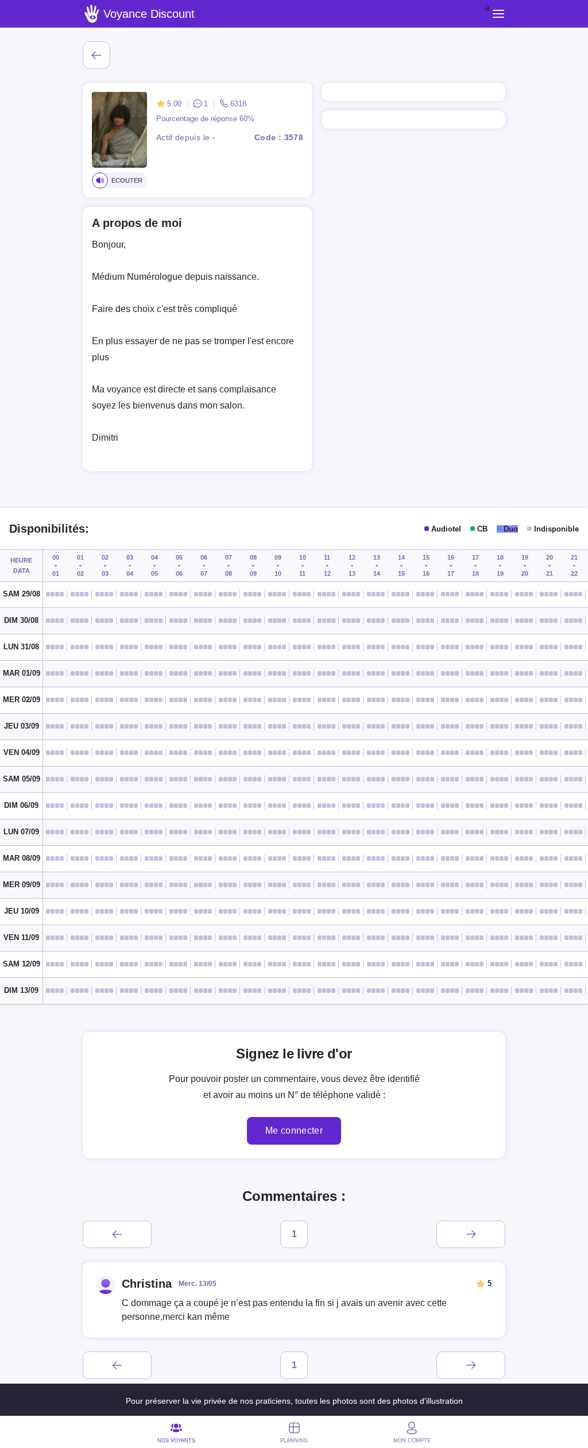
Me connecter (294, 1130)
